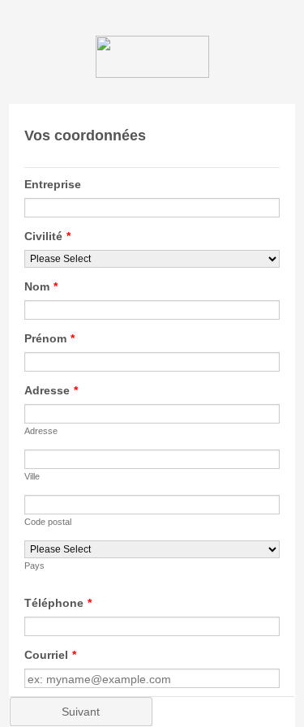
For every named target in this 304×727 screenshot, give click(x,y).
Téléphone (58, 602)
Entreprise (52, 184)
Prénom (49, 338)
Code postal (47, 522)
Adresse (51, 390)
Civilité (47, 236)
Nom (41, 286)
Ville (32, 476)
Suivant (81, 711)
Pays (34, 565)
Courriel (50, 654)
